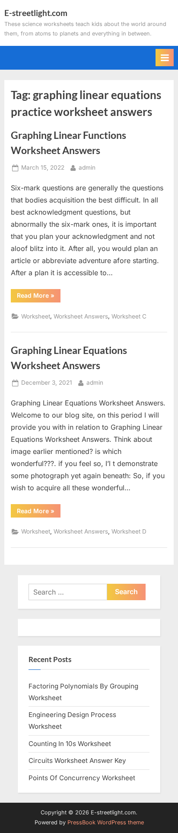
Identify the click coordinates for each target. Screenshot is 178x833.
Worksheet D (128, 531)
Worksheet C (128, 316)
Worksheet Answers (81, 316)
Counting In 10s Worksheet (70, 744)
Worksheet (35, 316)
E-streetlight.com (35, 13)
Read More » (38, 296)
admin (87, 167)
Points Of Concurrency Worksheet (82, 778)
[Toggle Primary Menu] (165, 57)
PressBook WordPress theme (105, 822)
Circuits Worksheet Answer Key (77, 760)
